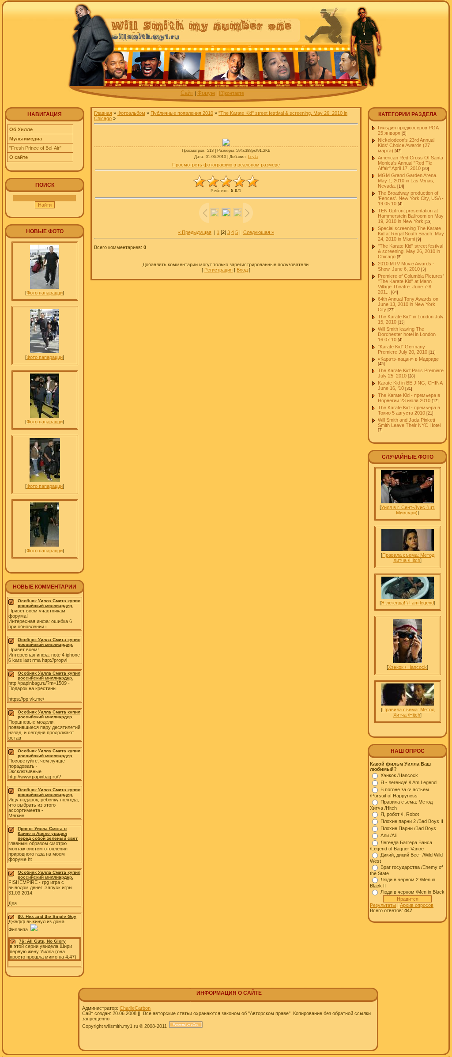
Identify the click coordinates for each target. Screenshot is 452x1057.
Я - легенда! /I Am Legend (408, 782)
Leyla (253, 157)
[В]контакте (231, 93)
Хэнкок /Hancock (399, 775)
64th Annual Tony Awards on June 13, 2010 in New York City (408, 304)
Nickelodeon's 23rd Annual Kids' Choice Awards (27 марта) (406, 145)
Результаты (383, 905)
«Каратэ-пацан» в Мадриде (408, 359)
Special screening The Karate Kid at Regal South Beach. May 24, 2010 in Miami (411, 234)
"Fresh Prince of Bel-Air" (35, 148)
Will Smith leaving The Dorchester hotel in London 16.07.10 (407, 334)
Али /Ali (388, 835)
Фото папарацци (44, 292)
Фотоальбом (131, 113)
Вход (242, 269)
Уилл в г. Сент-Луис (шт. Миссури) (408, 510)
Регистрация (218, 269)
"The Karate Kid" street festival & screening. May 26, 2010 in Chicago (410, 251)
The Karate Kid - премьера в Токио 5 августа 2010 (409, 410)
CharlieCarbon (135, 1008)
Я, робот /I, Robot (399, 814)
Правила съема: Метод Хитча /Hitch (408, 557)
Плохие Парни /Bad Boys (408, 828)
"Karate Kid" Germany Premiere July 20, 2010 (402, 349)
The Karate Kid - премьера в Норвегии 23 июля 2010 (409, 398)
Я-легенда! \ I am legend (407, 602)
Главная (103, 113)
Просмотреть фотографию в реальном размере (226, 164)
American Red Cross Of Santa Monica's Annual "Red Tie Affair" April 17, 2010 (410, 163)
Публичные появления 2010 (182, 113)
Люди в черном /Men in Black (412, 892)
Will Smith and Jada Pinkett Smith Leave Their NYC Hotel (409, 422)
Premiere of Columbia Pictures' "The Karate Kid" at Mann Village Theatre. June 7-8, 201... (411, 283)
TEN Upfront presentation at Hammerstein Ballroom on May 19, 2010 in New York (411, 216)
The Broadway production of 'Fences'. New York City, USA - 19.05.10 (411, 198)
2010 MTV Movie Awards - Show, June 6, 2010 (406, 266)
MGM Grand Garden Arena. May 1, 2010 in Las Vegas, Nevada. (407, 181)
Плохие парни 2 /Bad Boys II (411, 821)
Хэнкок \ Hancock (407, 667)
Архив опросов (416, 905)
